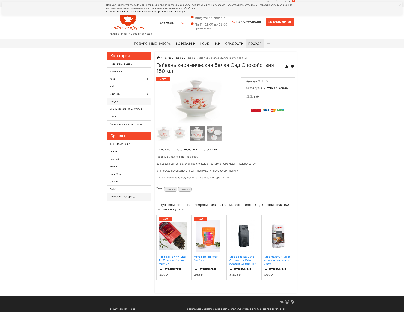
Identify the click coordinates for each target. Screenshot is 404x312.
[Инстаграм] (287, 302)
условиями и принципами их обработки (173, 8)
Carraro (114, 181)
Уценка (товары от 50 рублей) (126, 109)
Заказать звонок (279, 21)
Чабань (114, 116)
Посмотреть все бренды (123, 196)
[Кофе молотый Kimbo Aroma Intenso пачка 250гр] (278, 235)
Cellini (113, 189)
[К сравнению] (286, 66)
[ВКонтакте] (282, 302)
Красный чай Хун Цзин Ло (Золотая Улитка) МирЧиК (173, 260)
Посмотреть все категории (125, 124)
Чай (217, 44)
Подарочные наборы (152, 44)
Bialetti (113, 166)
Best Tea (114, 158)
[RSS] (292, 302)
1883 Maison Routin (120, 144)
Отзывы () (211, 149)
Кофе (204, 44)
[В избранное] (292, 66)
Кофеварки (186, 44)
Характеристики (186, 149)
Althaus (113, 151)
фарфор (171, 189)
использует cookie (127, 4)
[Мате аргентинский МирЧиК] (208, 235)
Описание (164, 149)
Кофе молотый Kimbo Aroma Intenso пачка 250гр (277, 260)
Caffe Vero (115, 174)
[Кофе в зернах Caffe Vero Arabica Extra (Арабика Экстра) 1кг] (243, 235)
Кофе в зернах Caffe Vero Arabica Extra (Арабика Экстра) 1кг (242, 260)
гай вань (185, 189)
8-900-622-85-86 (248, 22)
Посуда (255, 44)
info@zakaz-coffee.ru (210, 18)
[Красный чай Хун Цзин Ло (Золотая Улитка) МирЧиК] (173, 235)
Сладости (234, 44)
